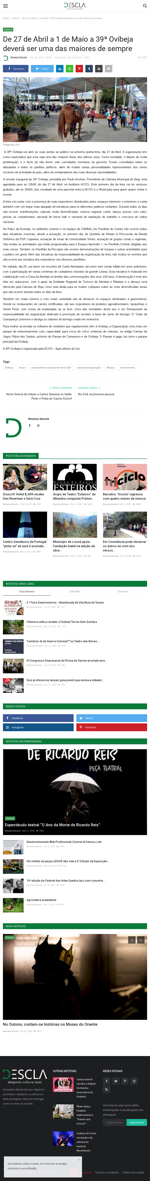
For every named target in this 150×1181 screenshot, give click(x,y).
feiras (22, 367)
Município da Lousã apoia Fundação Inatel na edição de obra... (74, 546)
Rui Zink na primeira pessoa (96, 394)
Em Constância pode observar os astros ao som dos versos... (124, 546)
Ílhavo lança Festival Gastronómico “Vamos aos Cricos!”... (85, 1115)
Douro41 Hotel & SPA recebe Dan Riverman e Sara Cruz (23, 496)
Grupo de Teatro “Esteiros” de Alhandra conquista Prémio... (74, 496)
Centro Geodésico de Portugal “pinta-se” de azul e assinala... (24, 544)
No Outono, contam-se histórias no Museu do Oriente (50, 1024)
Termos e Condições (107, 1172)
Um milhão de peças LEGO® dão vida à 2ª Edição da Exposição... (68, 861)
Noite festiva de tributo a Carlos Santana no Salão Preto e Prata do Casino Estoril (39, 396)
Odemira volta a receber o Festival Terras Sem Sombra (62, 621)
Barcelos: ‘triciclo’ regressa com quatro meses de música (124, 496)
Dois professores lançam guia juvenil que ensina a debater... (65, 680)
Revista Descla (19, 57)
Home (6, 18)
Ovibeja (9, 367)
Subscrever (136, 1122)
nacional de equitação (89, 367)
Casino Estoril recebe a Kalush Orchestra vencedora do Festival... (86, 1088)
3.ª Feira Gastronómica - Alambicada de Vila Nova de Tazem (65, 602)
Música (110, 367)
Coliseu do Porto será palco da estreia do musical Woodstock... (86, 1142)
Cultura (15, 18)
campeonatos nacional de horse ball (51, 367)
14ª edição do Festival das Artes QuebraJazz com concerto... (66, 880)
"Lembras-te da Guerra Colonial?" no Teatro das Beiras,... (63, 641)
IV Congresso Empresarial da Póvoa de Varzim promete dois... (67, 660)
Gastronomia (128, 367)
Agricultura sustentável (41, 900)
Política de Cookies (133, 1172)
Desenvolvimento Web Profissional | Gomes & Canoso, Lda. (64, 841)
